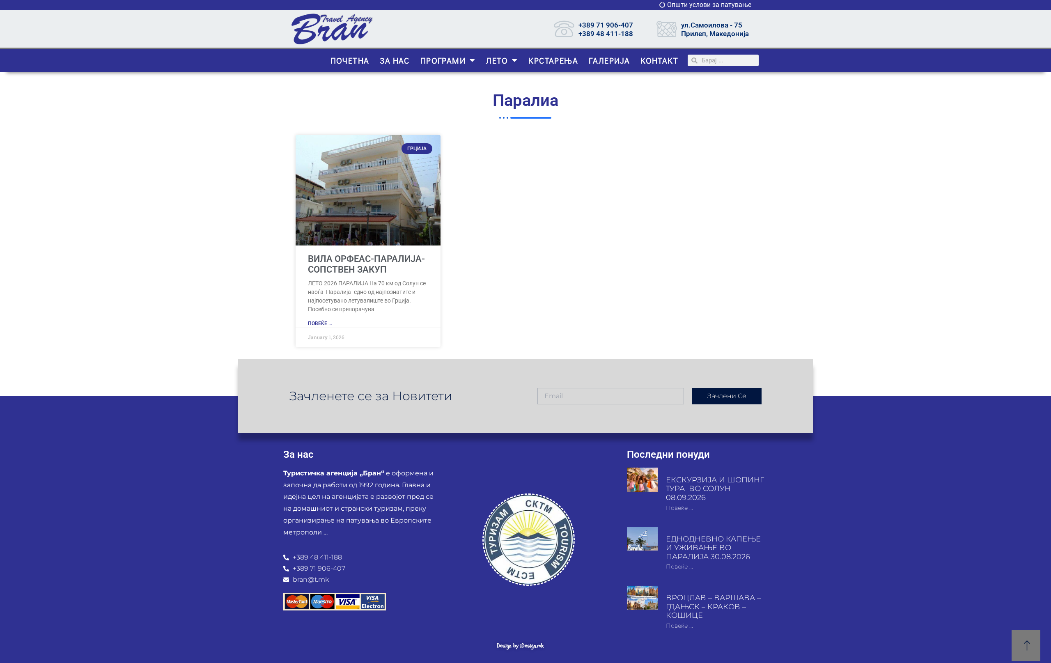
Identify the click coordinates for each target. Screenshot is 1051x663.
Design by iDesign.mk (520, 645)
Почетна (349, 60)
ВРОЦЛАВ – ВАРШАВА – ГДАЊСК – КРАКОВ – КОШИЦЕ (713, 606)
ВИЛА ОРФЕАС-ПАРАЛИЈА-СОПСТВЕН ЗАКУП (366, 264)
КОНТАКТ (659, 60)
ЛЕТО (497, 60)
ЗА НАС (394, 60)
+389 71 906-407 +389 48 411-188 (605, 29)
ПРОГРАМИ (443, 60)
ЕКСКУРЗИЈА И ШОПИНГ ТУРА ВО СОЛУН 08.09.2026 (715, 488)
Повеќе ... (320, 323)
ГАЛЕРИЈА (609, 60)
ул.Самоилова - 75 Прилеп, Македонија (715, 29)
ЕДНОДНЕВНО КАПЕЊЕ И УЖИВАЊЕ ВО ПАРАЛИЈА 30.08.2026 (713, 548)
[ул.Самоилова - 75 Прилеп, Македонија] (666, 28)
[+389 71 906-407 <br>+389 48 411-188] (564, 28)
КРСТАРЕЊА (553, 60)
